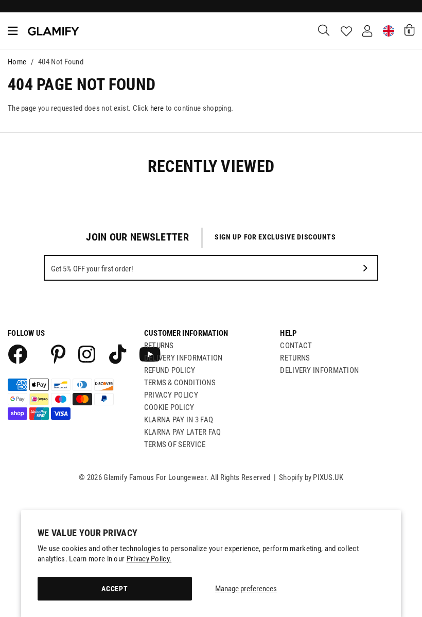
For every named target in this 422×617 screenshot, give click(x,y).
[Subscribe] (365, 268)
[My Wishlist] (346, 31)
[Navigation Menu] (12, 31)
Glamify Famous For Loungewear (53, 30)
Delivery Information (183, 358)
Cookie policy (169, 407)
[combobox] (324, 31)
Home (17, 61)
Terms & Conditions (180, 382)
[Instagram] (87, 354)
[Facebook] (17, 354)
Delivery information (319, 370)
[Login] (367, 31)
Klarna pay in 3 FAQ (179, 419)
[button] (409, 30)
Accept (114, 589)
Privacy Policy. (149, 558)
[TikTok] (117, 354)
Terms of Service (175, 444)
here (157, 108)
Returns (159, 345)
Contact (296, 345)
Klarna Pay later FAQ (182, 432)
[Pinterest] (58, 354)
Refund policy (170, 370)
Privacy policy (171, 395)
